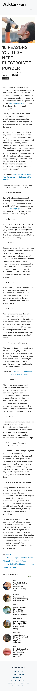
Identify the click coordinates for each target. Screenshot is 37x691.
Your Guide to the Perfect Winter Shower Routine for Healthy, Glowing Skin (20, 586)
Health (5, 78)
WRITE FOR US (18, 686)
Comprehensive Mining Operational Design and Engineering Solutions (20, 639)
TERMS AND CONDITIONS (18, 683)
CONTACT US (18, 674)
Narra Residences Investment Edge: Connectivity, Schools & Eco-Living (20, 625)
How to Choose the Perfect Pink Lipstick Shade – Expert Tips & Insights (20, 652)
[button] (25, 10)
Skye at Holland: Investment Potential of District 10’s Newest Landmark (20, 611)
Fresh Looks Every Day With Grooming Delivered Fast (20, 599)
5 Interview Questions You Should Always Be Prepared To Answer (17, 177)
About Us (18, 671)
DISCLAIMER (18, 677)
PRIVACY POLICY (18, 680)
